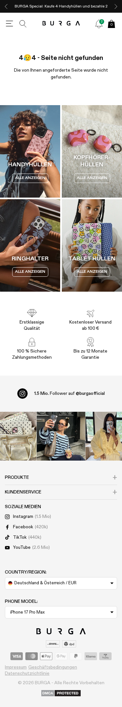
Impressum (16, 667)
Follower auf (69, 393)
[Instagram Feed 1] (61, 436)
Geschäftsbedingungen (52, 667)
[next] (116, 6)
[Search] (23, 24)
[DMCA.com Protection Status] (61, 693)
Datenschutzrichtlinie (27, 673)
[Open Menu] (9, 24)
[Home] (61, 23)
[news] (99, 24)
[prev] (6, 6)
